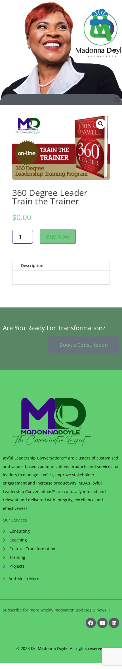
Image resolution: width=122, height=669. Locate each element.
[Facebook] (91, 623)
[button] (117, 99)
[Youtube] (102, 623)
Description (32, 265)
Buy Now (58, 236)
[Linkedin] (114, 623)
